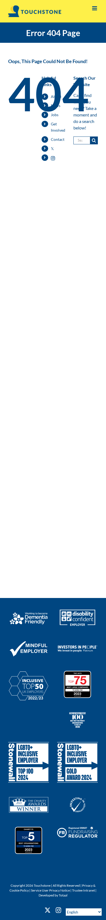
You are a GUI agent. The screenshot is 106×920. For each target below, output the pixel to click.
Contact (57, 139)
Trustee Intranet (83, 890)
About (56, 96)
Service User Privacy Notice (50, 890)
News (55, 105)
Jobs (54, 114)
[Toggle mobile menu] (95, 8)
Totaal (63, 895)
